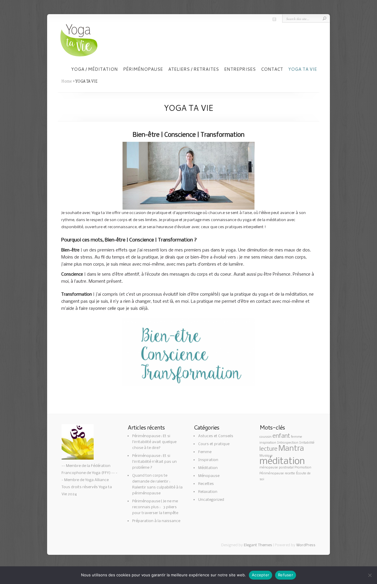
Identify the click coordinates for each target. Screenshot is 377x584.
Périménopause (271, 473)
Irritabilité (307, 443)
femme (296, 437)
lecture (268, 449)
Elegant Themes (258, 545)
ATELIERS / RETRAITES (193, 69)
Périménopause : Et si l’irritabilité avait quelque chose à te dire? (154, 442)
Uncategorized (211, 500)
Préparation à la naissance (156, 521)
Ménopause (208, 476)
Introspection (287, 443)
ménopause (268, 467)
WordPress (305, 545)
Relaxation (207, 492)
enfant (281, 436)
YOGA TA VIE (302, 69)
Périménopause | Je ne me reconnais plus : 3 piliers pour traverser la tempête (155, 507)
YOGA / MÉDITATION (94, 69)
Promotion (303, 467)
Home (66, 81)
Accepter (260, 575)
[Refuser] (370, 575)
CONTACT (272, 69)
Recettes (206, 484)
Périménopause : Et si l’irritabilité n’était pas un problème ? (154, 462)
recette (290, 473)
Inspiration (208, 460)
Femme (204, 452)
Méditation (208, 468)
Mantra (291, 449)
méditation (282, 461)
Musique (266, 456)
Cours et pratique (213, 444)
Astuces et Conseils (215, 436)
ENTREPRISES (240, 69)
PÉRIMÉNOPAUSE (143, 69)
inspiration (267, 443)
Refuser (285, 575)
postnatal (286, 467)
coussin (265, 437)
